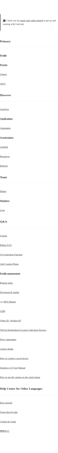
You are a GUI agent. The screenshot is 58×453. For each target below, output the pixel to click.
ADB (2, 311)
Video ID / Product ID (10, 320)
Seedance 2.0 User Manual (12, 368)
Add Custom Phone (9, 264)
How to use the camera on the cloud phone (20, 377)
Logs (2, 210)
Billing (3, 191)
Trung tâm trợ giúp (9, 412)
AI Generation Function (11, 254)
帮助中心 (5, 431)
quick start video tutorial (31, 20)
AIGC (3, 84)
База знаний (6, 403)
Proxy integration (8, 339)
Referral (4, 166)
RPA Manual (10, 302)
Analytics (4, 109)
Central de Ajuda (8, 421)
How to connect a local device (14, 358)
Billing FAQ (6, 245)
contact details (6, 349)
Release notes (6, 283)
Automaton (5, 128)
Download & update (9, 292)
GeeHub (4, 147)
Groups (3, 236)
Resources (5, 156)
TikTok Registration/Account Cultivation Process (23, 330)
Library (3, 74)
